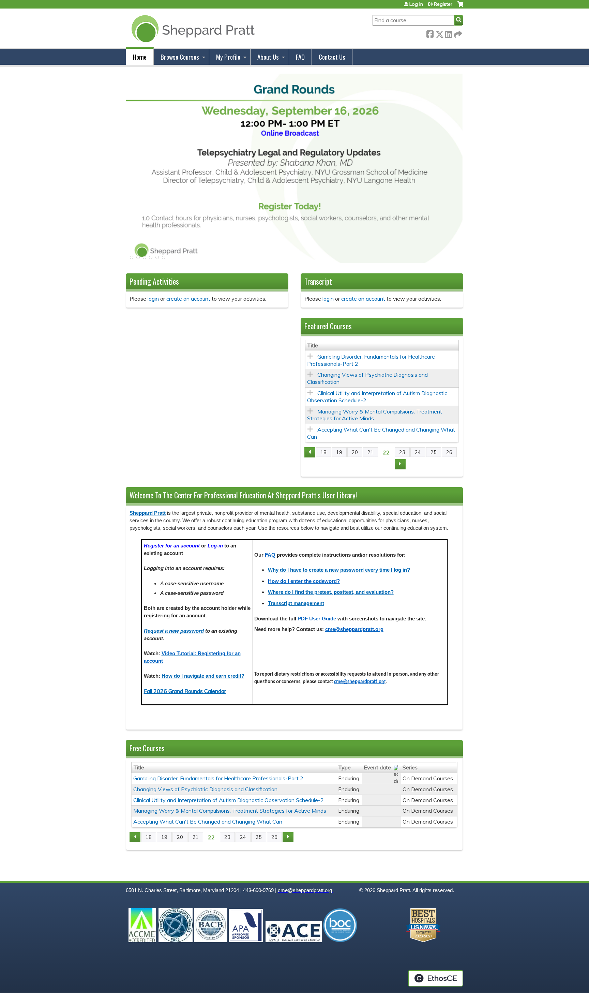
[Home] (192, 28)
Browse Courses (180, 57)
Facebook (429, 33)
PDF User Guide (317, 618)
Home (140, 57)
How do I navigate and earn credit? (203, 676)
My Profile (228, 57)
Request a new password (174, 631)
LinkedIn (448, 33)
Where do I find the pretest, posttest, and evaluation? (331, 592)
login (153, 298)
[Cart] (460, 7)
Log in (416, 4)
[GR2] (294, 261)
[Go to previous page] (309, 452)
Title (312, 345)
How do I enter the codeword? (304, 581)
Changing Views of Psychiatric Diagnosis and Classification (205, 789)
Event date (377, 767)
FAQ (300, 57)
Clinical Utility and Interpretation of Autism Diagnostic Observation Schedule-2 (228, 800)
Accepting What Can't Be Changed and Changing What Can (207, 821)
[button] (131, 259)
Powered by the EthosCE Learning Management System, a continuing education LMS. (435, 978)
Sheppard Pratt (148, 513)
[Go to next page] (400, 464)
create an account (188, 298)
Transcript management (296, 603)
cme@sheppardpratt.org (354, 629)
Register (443, 4)
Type (344, 767)
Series (410, 767)
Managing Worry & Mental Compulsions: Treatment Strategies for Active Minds (229, 810)
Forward (457, 33)
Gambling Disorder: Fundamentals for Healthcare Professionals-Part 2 (218, 778)
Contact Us (332, 57)
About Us (268, 57)
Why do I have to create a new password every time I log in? (339, 570)
